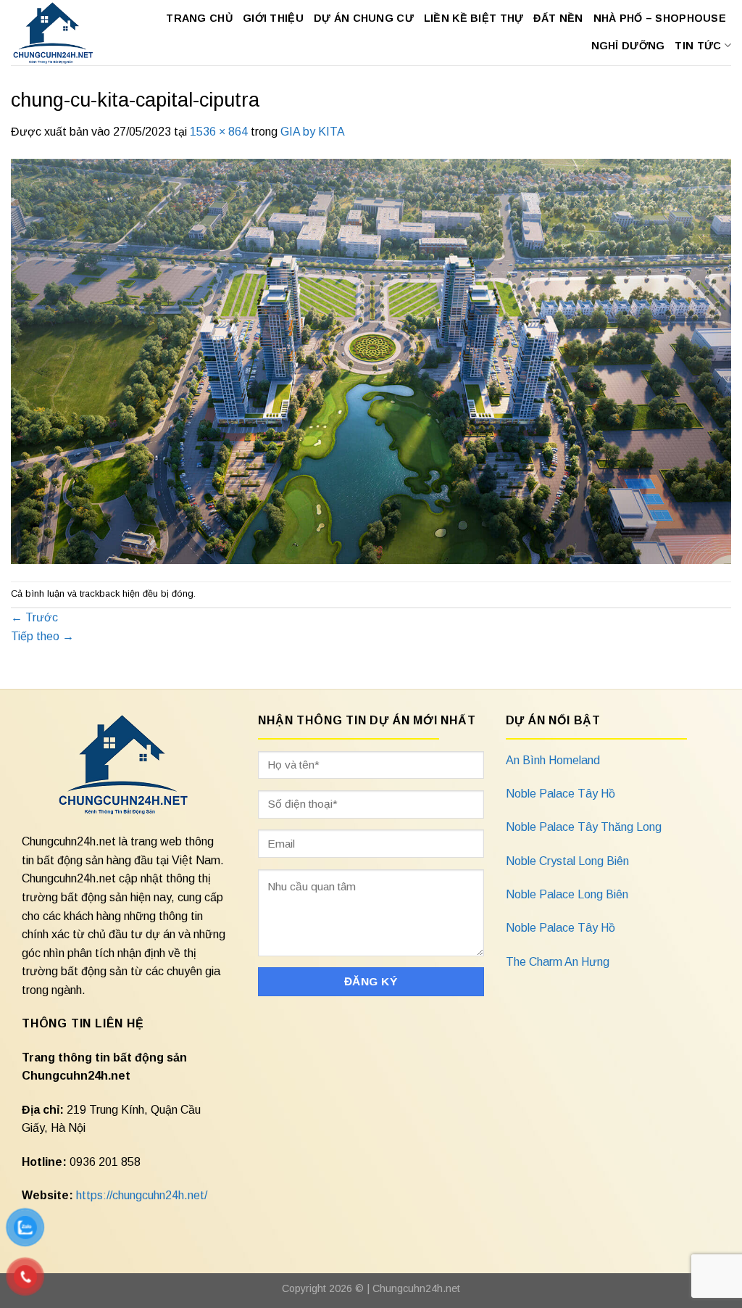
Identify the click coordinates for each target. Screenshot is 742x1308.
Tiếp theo (42, 636)
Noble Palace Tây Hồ (560, 793)
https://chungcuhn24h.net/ (141, 1195)
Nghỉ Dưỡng (628, 45)
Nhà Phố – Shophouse (659, 18)
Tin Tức (698, 45)
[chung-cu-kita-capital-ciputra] (371, 360)
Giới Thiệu (273, 18)
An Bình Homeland (553, 760)
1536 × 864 (219, 131)
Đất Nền (558, 18)
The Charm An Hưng (557, 962)
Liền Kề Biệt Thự (474, 18)
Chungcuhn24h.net (416, 1288)
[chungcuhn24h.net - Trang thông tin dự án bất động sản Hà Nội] (53, 32)
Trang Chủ (199, 18)
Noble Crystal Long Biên (567, 861)
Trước (34, 617)
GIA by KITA (312, 131)
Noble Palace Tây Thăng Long (584, 827)
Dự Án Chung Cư (364, 18)
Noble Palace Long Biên (567, 894)
